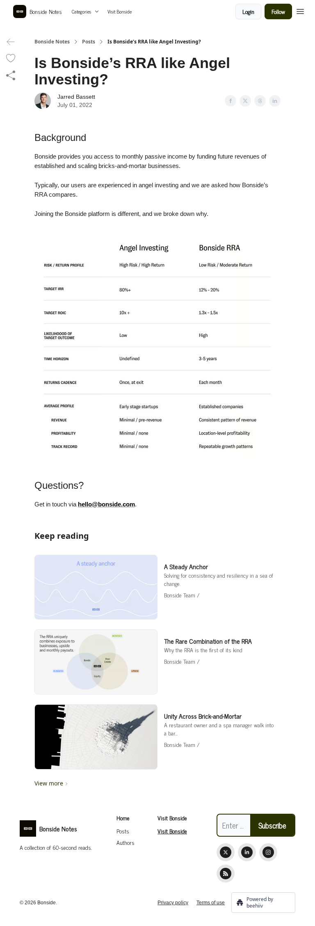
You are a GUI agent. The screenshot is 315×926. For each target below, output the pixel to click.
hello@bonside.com (106, 504)
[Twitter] (226, 852)
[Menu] (300, 10)
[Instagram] (268, 852)
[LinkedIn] (247, 852)
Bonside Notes (52, 42)
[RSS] (226, 874)
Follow (278, 11)
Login (248, 11)
